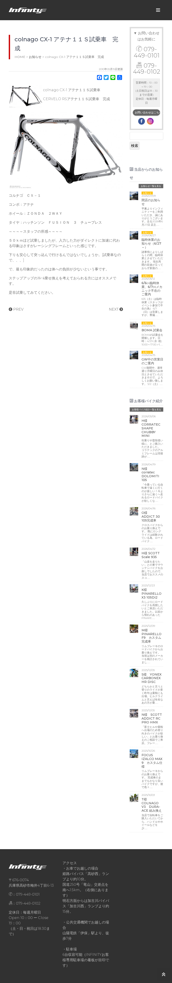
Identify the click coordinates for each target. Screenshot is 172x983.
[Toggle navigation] (158, 10)
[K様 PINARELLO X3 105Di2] (134, 588)
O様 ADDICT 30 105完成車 (152, 516)
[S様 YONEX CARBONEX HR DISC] (134, 672)
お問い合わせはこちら (147, 112)
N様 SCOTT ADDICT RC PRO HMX (152, 718)
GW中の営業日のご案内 (152, 361)
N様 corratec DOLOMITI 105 (150, 474)
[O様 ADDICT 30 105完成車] (134, 511)
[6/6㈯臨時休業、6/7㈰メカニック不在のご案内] (134, 278)
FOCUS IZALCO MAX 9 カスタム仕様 (152, 760)
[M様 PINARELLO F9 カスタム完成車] (134, 628)
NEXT (114, 309)
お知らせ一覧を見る (151, 186)
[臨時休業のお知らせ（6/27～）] (134, 235)
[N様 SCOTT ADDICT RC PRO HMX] (134, 713)
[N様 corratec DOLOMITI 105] (134, 467)
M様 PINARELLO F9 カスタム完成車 (151, 635)
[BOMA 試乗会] (134, 325)
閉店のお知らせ (151, 202)
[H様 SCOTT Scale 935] (134, 551)
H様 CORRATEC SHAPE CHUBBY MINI (151, 428)
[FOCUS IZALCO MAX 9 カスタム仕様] (134, 753)
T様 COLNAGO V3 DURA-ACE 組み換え (152, 805)
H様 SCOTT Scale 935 (151, 555)
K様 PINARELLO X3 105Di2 (151, 593)
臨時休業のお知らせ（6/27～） (151, 243)
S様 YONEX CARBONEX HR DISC (151, 678)
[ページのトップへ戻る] (163, 974)
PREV (18, 309)
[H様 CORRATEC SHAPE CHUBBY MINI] (134, 419)
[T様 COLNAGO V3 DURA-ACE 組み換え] (134, 797)
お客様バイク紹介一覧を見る (146, 409)
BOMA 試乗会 (152, 330)
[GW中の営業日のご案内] (134, 355)
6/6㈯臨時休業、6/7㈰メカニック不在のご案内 (152, 288)
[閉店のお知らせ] (134, 195)
